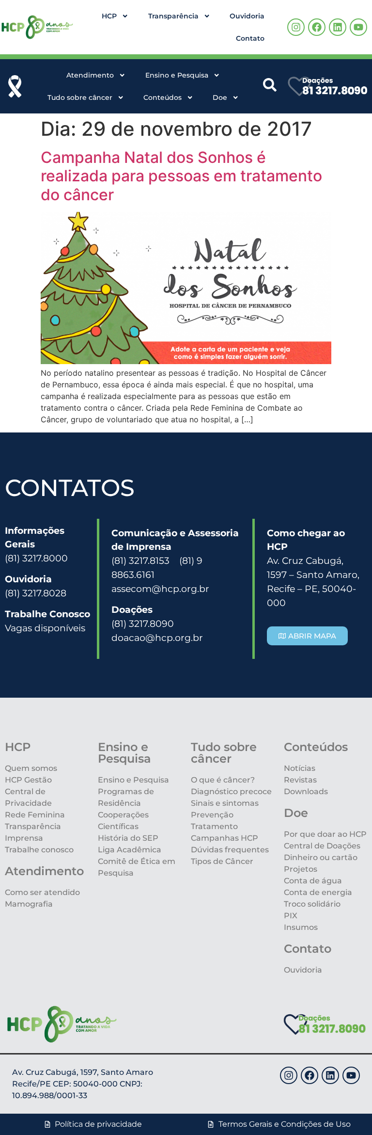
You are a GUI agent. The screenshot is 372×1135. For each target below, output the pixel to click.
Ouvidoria (247, 16)
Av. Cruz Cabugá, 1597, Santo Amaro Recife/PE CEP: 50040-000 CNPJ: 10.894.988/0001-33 (82, 1084)
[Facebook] (317, 27)
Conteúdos (162, 97)
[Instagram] (296, 27)
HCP (109, 16)
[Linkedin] (337, 27)
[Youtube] (358, 27)
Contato (250, 38)
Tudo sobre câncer (79, 97)
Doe (220, 97)
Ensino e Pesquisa (176, 75)
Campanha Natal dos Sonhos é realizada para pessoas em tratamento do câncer (181, 176)
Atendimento (90, 75)
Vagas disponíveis (45, 628)
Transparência (173, 16)
